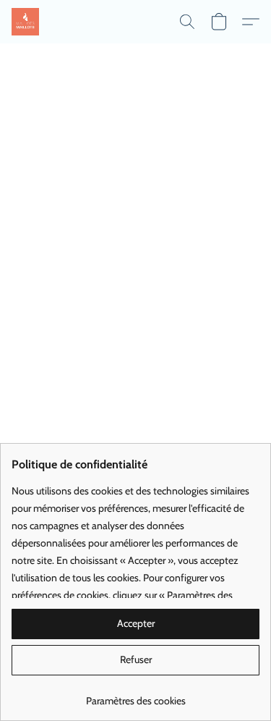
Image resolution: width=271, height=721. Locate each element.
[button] (26, 21)
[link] (135, 695)
